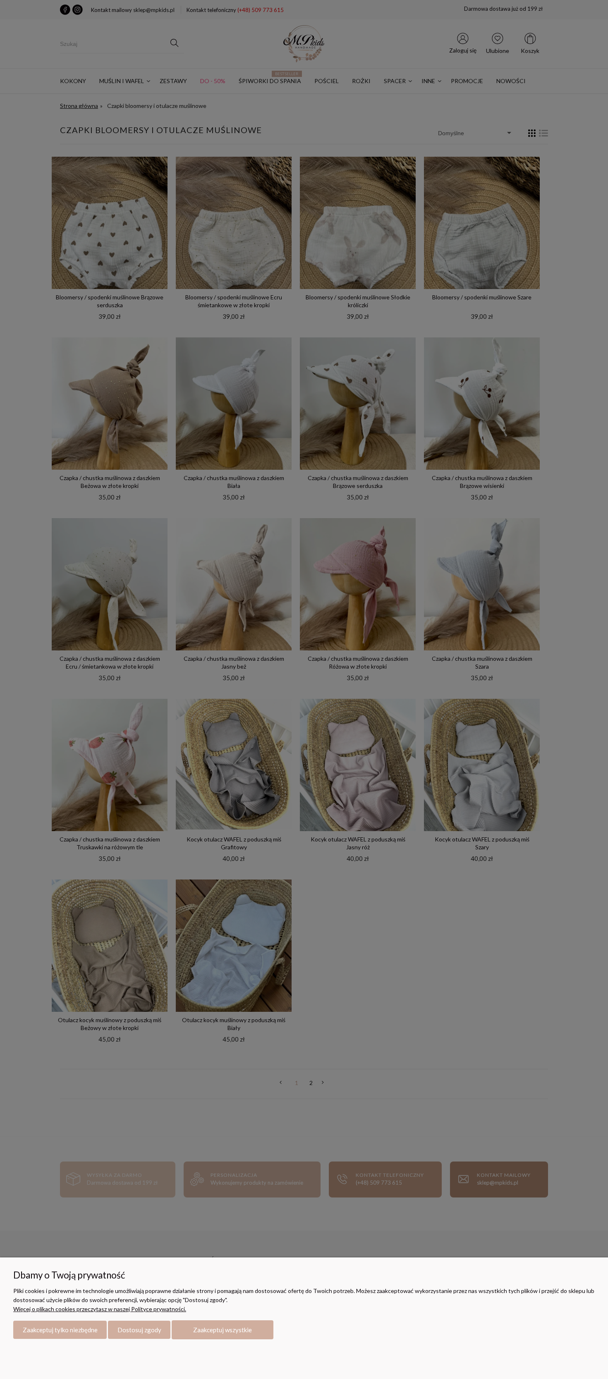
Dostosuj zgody (139, 1330)
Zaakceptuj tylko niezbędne (60, 1330)
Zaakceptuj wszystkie (222, 1330)
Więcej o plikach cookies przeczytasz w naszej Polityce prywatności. (99, 1308)
